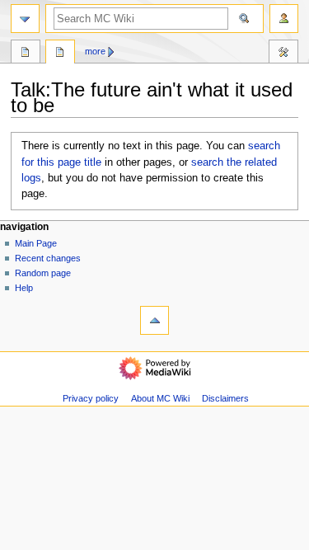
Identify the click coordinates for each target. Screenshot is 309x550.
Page (26, 53)
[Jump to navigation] (25, 18)
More (95, 51)
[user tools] (283, 18)
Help (24, 288)
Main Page (36, 243)
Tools (283, 53)
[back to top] (154, 320)
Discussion (60, 53)
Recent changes (48, 258)
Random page (43, 273)
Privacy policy (91, 398)
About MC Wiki (160, 398)
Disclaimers (225, 398)
